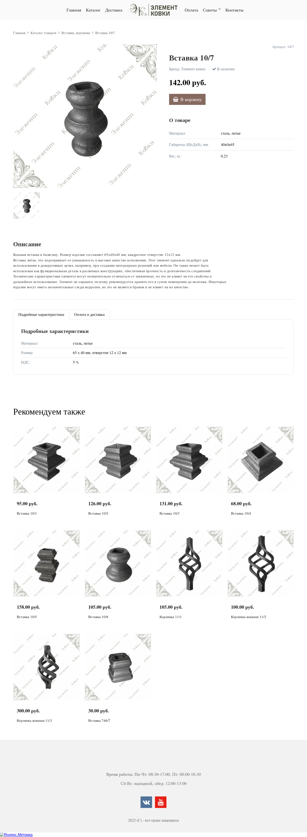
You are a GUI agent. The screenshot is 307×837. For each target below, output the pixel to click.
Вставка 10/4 (241, 513)
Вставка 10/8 (98, 616)
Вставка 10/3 (169, 513)
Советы (210, 10)
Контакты (234, 10)
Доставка (113, 10)
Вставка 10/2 (98, 513)
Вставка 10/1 (27, 513)
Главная (73, 10)
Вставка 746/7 (99, 720)
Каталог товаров (43, 32)
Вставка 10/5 (27, 616)
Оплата (191, 10)
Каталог (93, 10)
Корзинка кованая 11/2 (248, 616)
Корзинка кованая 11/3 (34, 720)
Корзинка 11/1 (170, 616)
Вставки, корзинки (75, 32)
